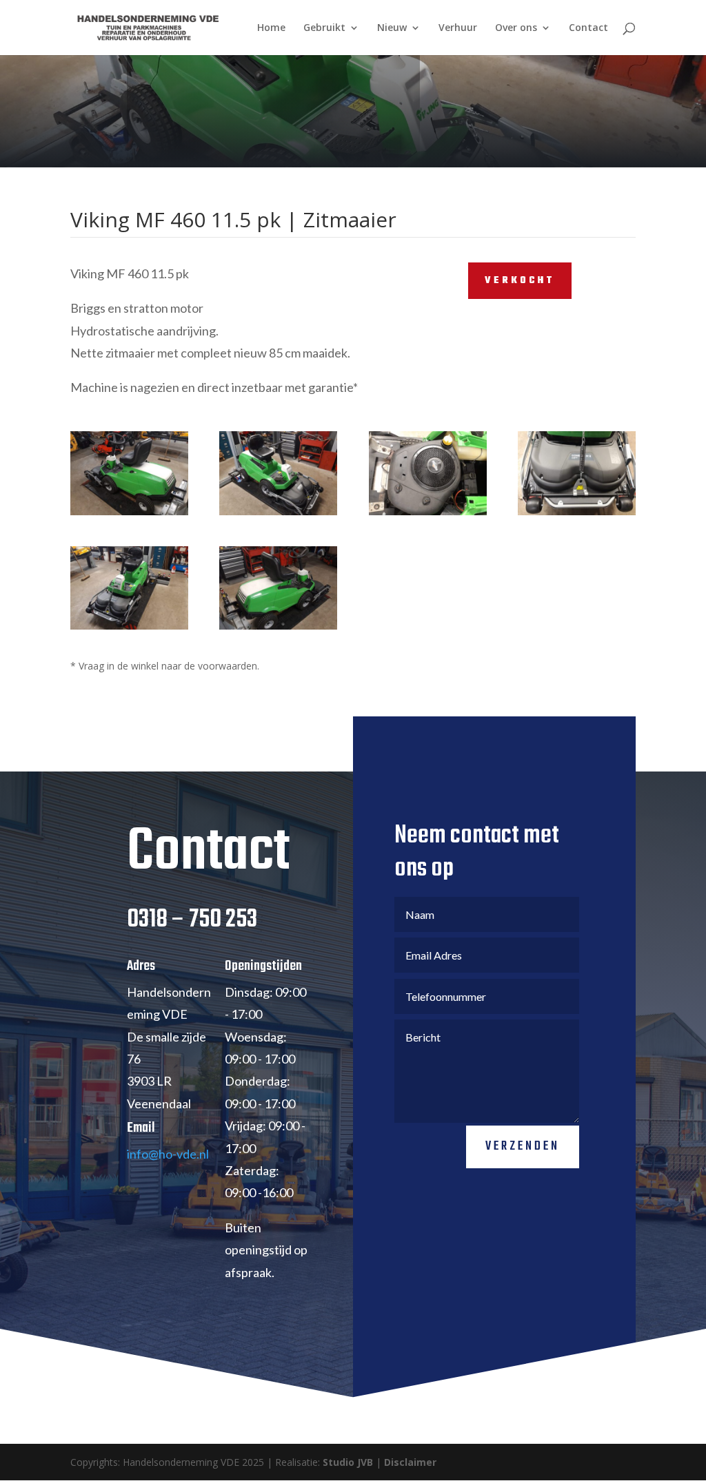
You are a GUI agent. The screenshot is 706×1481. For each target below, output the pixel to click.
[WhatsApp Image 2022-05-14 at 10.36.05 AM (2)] (428, 514)
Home (271, 28)
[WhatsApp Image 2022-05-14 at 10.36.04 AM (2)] (278, 629)
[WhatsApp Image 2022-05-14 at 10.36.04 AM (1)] (129, 514)
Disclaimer (410, 1462)
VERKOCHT (520, 281)
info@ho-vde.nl (168, 1153)
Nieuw (392, 28)
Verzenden (522, 1147)
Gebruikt (324, 28)
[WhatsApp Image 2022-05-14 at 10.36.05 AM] (278, 514)
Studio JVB (348, 1462)
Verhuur (457, 28)
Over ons (516, 28)
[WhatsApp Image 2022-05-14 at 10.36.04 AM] (129, 629)
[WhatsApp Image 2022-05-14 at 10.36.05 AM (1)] (577, 514)
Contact (588, 28)
